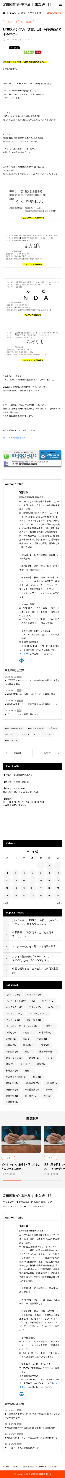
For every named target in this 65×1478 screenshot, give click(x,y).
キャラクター (14, 1007)
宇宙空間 (12, 1051)
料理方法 (12, 1070)
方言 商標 (53, 728)
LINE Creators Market (14, 728)
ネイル (52, 1007)
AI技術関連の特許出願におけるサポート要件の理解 (31, 694)
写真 (26, 1039)
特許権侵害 (32, 1083)
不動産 (27, 1032)
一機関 (49, 1026)
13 (24, 880)
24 (58, 888)
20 (24, 888)
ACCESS (53, 1466)
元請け (11, 1039)
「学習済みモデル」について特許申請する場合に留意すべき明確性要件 (32, 682)
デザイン (35, 1007)
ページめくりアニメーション (21, 1026)
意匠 (10, 1064)
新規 (28, 1070)
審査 (28, 1051)
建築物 (34, 1058)
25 (7, 895)
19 (16, 888)
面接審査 (12, 1102)
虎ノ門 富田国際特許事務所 (14, 438)
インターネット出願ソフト (20, 1001)
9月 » (59, 903)
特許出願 (12, 1083)
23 (49, 888)
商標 (10, 22)
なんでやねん (10, 734)
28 (32, 895)
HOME (6, 1466)
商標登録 (28, 1045)
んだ (36, 734)
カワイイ (48, 1001)
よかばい (25, 734)
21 (32, 888)
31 (58, 895)
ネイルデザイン (38, 1013)
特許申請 (51, 1083)
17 (58, 880)
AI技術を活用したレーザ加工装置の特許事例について (32, 704)
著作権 (50, 1089)
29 (41, 895)
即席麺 (11, 1045)
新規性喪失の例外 (16, 1077)
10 (58, 873)
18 (7, 888)
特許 (19, 677)
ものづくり (13, 994)
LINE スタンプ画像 (36, 728)
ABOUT (16, 1466)
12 (16, 880)
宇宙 (45, 1045)
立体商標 (12, 1089)
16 (49, 880)
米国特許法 (32, 1089)
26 (16, 895)
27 (24, 895)
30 (49, 895)
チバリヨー (47, 734)
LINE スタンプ (11, 740)
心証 (49, 1058)
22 (41, 888)
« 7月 (5, 903)
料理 (41, 1064)
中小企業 (45, 1032)
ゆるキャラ (34, 994)
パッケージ (13, 1020)
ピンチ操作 (34, 1020)
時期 (37, 1077)
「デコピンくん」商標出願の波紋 (23, 714)
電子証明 (31, 1096)
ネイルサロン (14, 1013)
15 (41, 880)
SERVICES (28, 1466)
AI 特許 (20, 701)
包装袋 (42, 1039)
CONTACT (41, 1466)
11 (7, 880)
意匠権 (25, 1064)
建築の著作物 (47, 1051)
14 (32, 880)
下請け (11, 1032)
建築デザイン (14, 1058)
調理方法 (12, 1096)
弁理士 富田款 (26, 22)
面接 (47, 1096)
